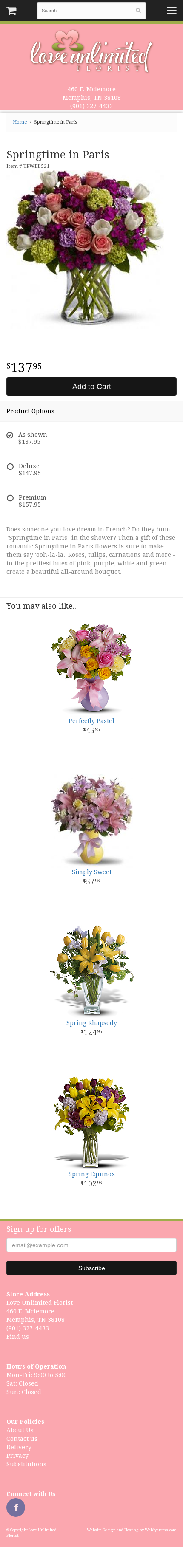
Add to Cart (91, 386)
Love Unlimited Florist (91, 51)
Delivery (18, 1447)
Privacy (17, 1455)
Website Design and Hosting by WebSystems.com (132, 1530)
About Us (20, 1430)
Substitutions (26, 1464)
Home (20, 122)
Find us (17, 1336)
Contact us (21, 1438)
